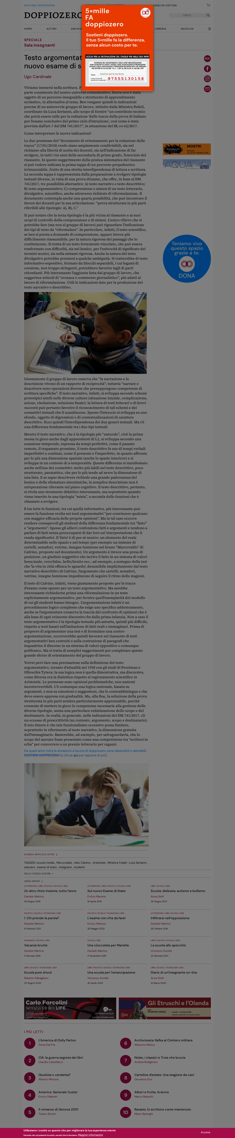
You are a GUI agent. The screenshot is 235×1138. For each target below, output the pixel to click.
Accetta (205, 1132)
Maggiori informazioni (90, 1135)
